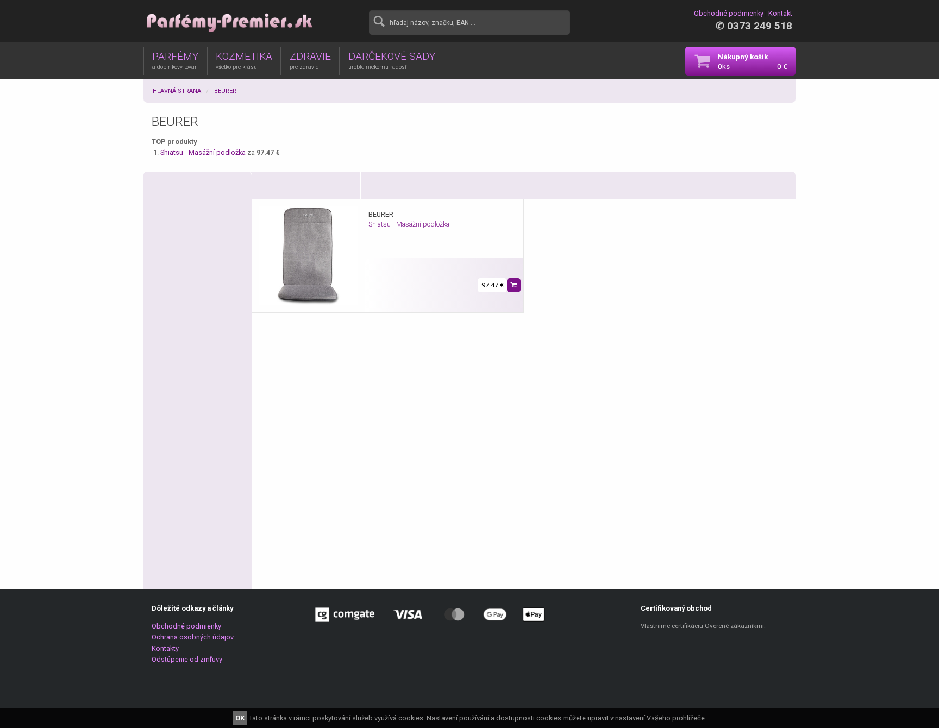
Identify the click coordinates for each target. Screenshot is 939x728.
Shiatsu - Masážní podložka (203, 152)
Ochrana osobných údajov (193, 637)
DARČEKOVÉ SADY (391, 60)
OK (240, 718)
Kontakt (780, 13)
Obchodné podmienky (728, 13)
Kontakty (165, 648)
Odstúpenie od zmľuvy (187, 659)
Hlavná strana (177, 91)
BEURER (225, 91)
